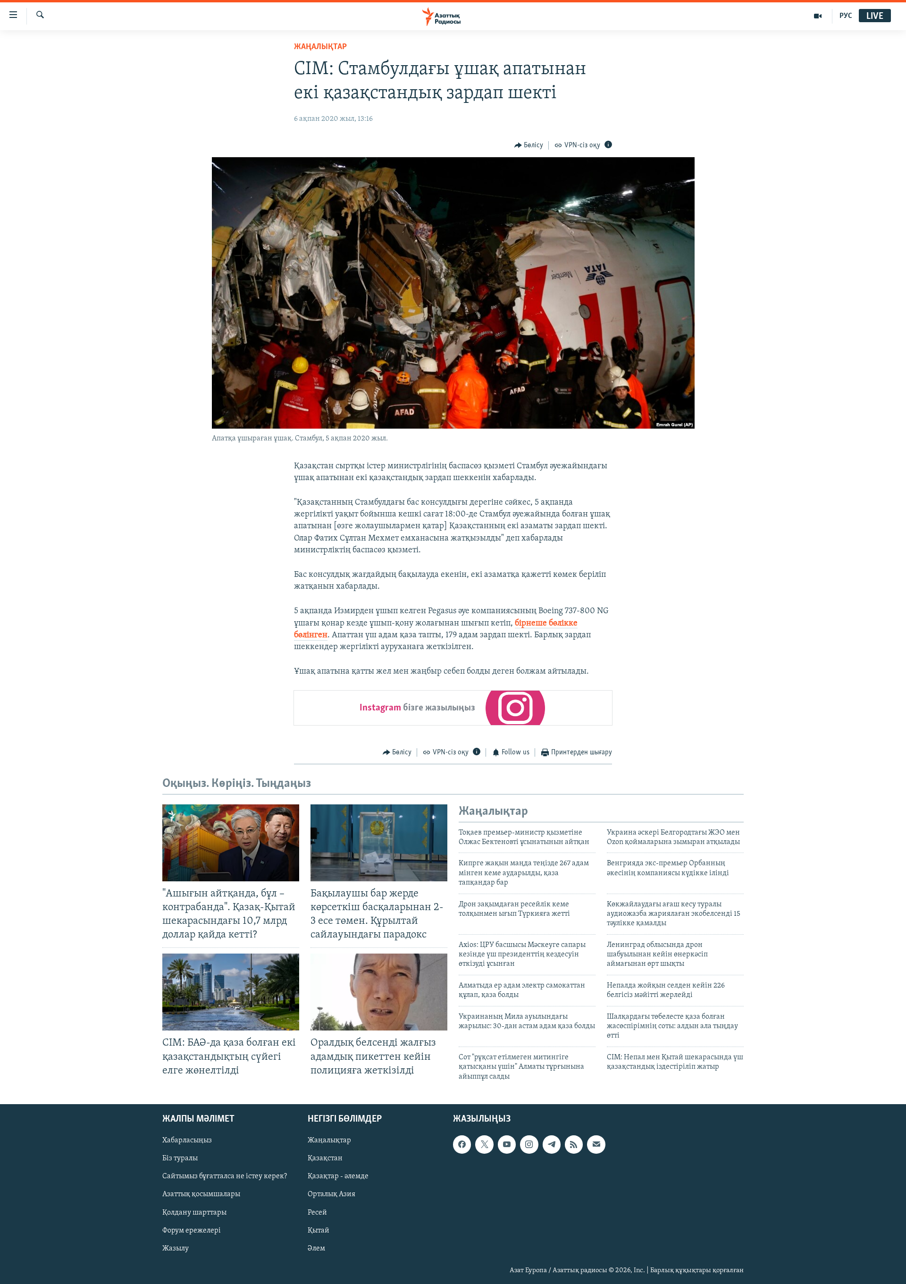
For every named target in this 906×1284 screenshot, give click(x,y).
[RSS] (574, 1144)
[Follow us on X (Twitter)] (484, 1144)
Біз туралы (180, 1158)
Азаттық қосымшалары (201, 1194)
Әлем (316, 1248)
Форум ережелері (191, 1230)
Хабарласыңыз (187, 1140)
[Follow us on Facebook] (462, 1144)
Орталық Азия (331, 1194)
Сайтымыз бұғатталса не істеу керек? (224, 1176)
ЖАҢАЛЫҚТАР (320, 47)
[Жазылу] (596, 1144)
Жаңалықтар (329, 1140)
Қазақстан (325, 1158)
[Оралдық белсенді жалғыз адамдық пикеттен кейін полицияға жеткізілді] (378, 992)
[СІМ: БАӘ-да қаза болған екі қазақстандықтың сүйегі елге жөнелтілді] (230, 992)
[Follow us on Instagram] (529, 1144)
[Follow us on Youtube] (507, 1144)
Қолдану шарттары (194, 1212)
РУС (845, 16)
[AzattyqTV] (818, 16)
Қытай (318, 1230)
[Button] (529, 145)
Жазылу (175, 1248)
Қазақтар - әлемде (338, 1176)
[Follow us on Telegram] (552, 1144)
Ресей (317, 1212)
